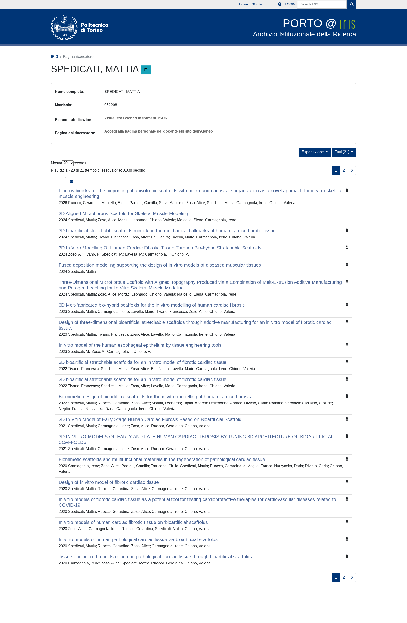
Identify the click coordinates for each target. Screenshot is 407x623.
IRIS (54, 57)
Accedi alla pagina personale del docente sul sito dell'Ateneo (158, 131)
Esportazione (313, 152)
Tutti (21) (342, 152)
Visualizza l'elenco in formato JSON (135, 118)
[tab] (60, 181)
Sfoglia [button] (257, 4)
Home (243, 4)
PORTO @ (304, 27)
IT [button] (269, 4)
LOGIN (290, 4)
